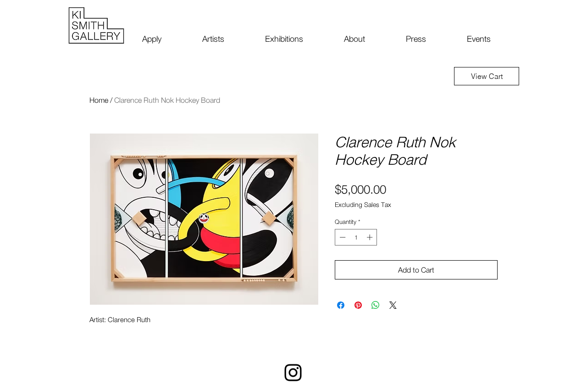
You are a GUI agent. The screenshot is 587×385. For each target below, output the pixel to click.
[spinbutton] (356, 237)
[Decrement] (341, 237)
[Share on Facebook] (340, 305)
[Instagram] (293, 372)
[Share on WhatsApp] (375, 305)
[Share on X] (393, 305)
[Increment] (370, 237)
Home (98, 100)
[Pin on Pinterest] (358, 305)
